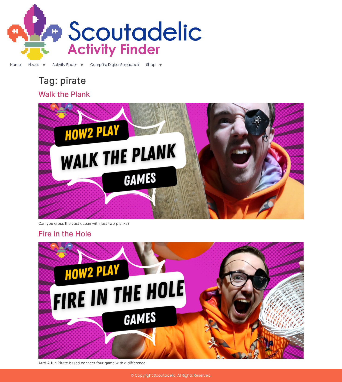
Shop (151, 64)
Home (15, 64)
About (33, 64)
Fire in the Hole (64, 233)
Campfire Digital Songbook (114, 64)
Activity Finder (64, 64)
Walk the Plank (64, 94)
